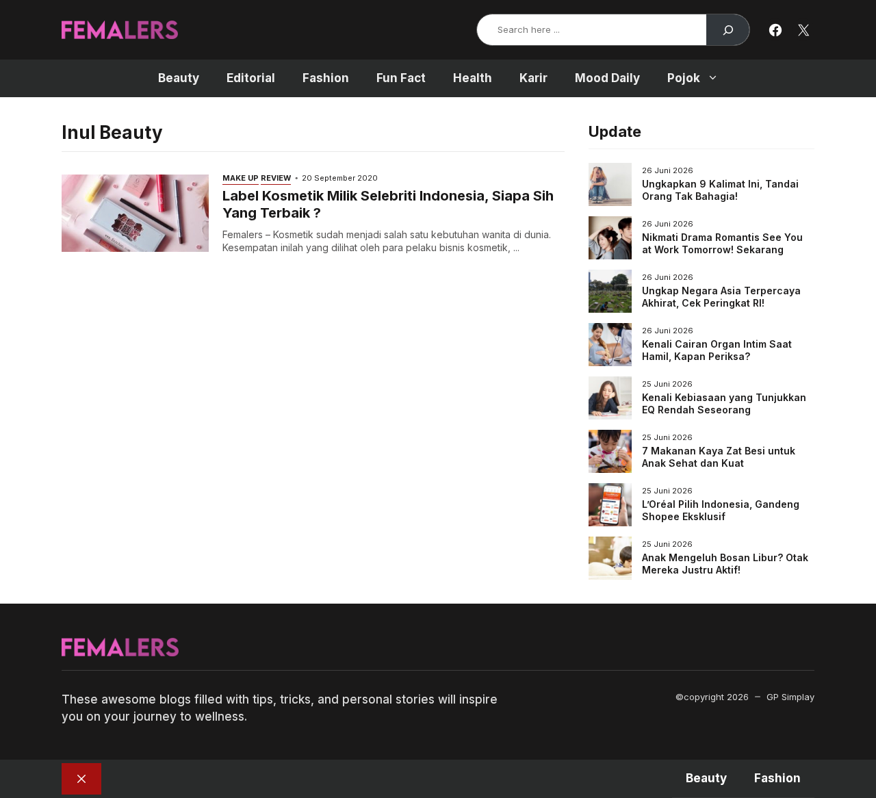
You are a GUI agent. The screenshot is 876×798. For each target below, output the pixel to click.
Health (472, 78)
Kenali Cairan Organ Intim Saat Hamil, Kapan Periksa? (717, 350)
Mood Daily (607, 78)
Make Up (240, 178)
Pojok (683, 78)
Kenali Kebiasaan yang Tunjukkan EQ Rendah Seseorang (724, 403)
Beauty (178, 78)
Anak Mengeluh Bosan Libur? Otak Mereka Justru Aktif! (725, 564)
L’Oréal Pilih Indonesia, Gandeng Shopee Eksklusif (720, 510)
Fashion (325, 78)
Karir (533, 78)
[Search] (727, 29)
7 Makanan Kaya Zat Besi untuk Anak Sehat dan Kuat (718, 457)
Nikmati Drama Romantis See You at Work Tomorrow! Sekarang (722, 243)
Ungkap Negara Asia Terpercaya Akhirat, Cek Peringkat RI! (721, 297)
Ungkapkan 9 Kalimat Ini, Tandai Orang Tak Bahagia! (720, 190)
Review (276, 178)
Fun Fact (401, 78)
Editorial (251, 78)
